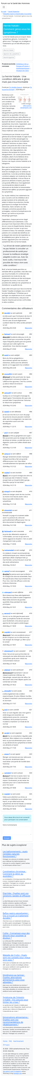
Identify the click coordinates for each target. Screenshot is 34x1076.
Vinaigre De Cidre (22, 71)
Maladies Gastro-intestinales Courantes (17, 14)
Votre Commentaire (10, 825)
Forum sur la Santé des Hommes (15, 3)
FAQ (10, 1041)
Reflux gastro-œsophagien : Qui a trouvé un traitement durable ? (16, 915)
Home (5, 1041)
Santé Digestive (13, 12)
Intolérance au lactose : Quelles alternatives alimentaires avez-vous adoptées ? (14, 979)
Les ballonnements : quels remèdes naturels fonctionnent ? (15, 854)
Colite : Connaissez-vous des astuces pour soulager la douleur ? (16, 935)
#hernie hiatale (8, 50)
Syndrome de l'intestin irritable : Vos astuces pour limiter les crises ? (15, 999)
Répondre (28, 328)
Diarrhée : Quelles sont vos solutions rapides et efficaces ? (16, 895)
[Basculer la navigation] (3, 7)
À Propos (6, 1045)
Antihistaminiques (22, 68)
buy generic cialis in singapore (12, 1071)
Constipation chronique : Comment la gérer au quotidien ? (14, 874)
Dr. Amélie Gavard (15, 87)
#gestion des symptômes (11, 54)
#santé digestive (9, 57)
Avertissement (18, 1041)
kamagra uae (18, 1073)
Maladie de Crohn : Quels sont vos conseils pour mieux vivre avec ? (16, 957)
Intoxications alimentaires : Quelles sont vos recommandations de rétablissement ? (16, 1021)
